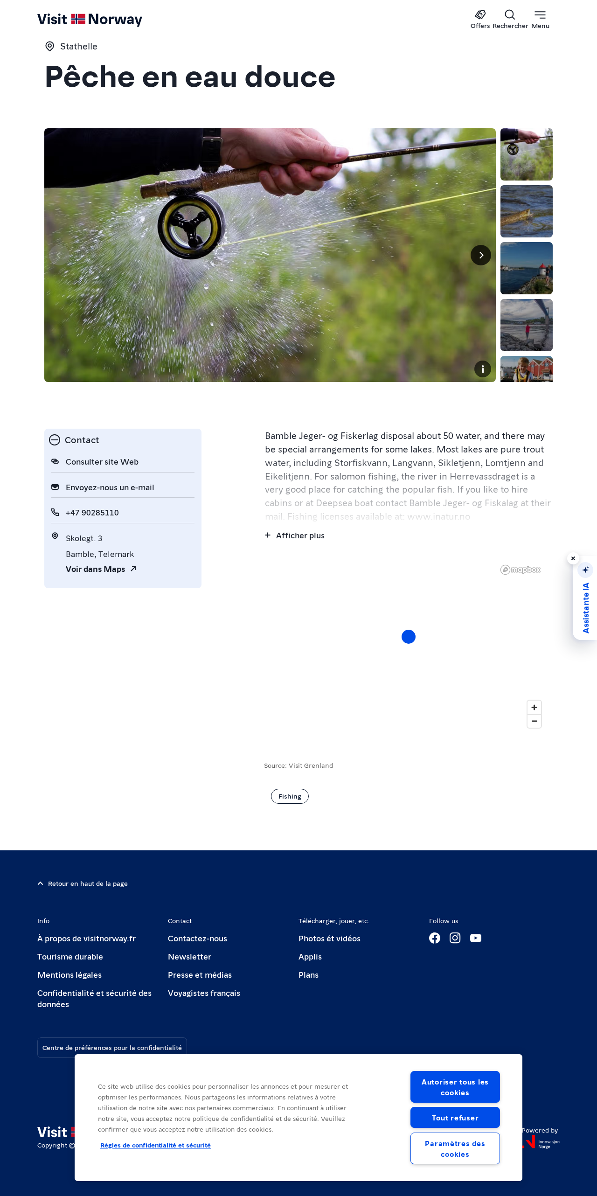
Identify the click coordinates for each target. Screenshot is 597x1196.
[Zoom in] (534, 707)
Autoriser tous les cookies (455, 1087)
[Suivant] (481, 255)
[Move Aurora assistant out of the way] (573, 558)
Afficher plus (300, 534)
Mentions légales (69, 974)
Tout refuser (455, 1117)
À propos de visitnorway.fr (86, 937)
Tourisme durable (70, 956)
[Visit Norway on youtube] (475, 938)
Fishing (289, 796)
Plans (308, 974)
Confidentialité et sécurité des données (94, 998)
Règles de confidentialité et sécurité (155, 1144)
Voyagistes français (204, 992)
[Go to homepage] (105, 19)
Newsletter (189, 956)
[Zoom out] (534, 721)
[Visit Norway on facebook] (434, 938)
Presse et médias (200, 974)
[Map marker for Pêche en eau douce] (409, 637)
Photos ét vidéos (329, 937)
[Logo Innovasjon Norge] (540, 1142)
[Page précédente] (59, 255)
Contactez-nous (197, 937)
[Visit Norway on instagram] (455, 938)
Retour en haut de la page (88, 883)
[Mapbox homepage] (520, 569)
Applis (310, 956)
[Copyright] (482, 369)
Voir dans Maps (95, 568)
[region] (298, 1117)
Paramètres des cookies (455, 1148)
